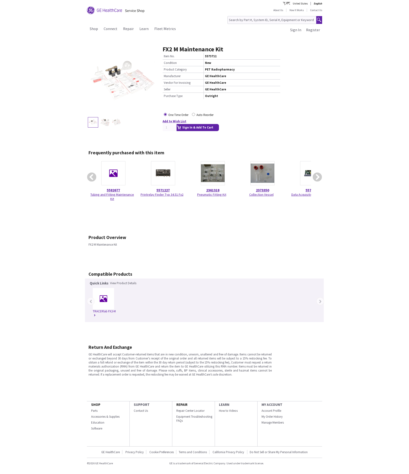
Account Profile (271, 411)
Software (96, 428)
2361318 (212, 190)
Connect (110, 28)
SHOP (95, 404)
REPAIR (181, 404)
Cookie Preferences (161, 452)
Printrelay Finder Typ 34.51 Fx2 (162, 194)
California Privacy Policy (229, 452)
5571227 (163, 190)
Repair (128, 28)
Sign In (295, 29)
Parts (94, 411)
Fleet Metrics (165, 28)
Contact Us (316, 10)
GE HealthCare (110, 452)
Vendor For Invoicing (177, 83)
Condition (170, 63)
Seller (167, 89)
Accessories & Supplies (105, 417)
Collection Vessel (261, 194)
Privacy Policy (134, 452)
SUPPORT (142, 404)
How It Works (296, 10)
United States (300, 3)
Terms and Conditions (193, 452)
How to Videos (228, 411)
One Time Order (178, 115)
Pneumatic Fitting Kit (211, 194)
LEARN (224, 404)
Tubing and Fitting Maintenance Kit (112, 196)
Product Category (175, 69)
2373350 (262, 190)
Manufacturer (172, 76)
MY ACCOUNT (272, 404)
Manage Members (273, 423)
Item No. (169, 56)
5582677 (113, 190)
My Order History (272, 417)
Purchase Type (173, 96)
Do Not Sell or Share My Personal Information (279, 452)
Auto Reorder (204, 115)
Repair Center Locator (190, 411)
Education (97, 423)
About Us (278, 10)
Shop (94, 28)
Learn (144, 28)
